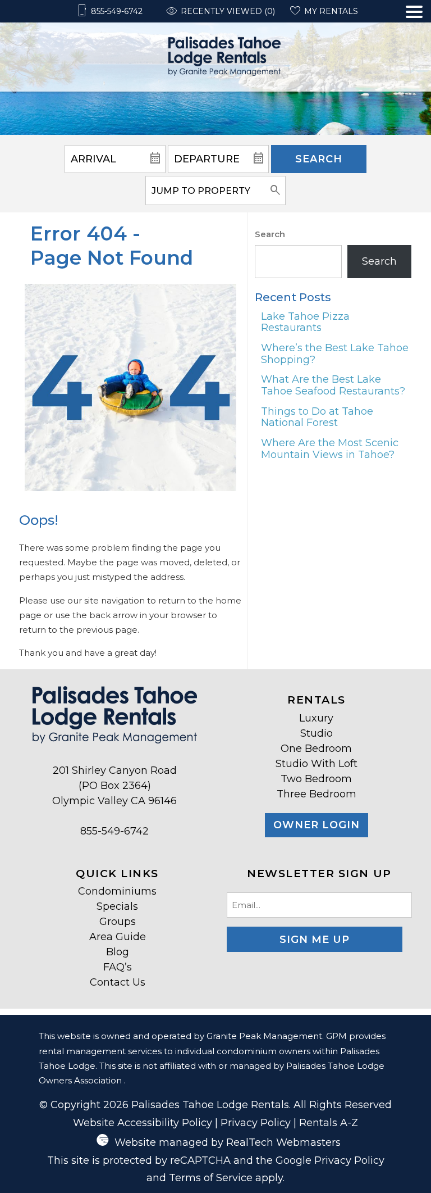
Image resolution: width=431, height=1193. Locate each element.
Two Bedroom (316, 779)
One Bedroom (316, 748)
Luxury (316, 718)
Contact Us (117, 982)
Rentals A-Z (328, 1123)
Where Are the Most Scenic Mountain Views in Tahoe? (329, 449)
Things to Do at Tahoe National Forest (317, 417)
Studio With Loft (316, 763)
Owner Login (316, 825)
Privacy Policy (256, 1123)
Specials (117, 906)
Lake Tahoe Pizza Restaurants (305, 322)
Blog (117, 952)
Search (318, 159)
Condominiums (117, 891)
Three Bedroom (316, 794)
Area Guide (117, 937)
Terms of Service (211, 1178)
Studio (316, 733)
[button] (414, 48)
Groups (117, 921)
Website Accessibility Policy (142, 1123)
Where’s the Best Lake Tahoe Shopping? (335, 354)
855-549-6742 (114, 831)
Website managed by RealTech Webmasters (227, 1142)
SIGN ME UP (314, 939)
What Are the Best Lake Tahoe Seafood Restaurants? (333, 385)
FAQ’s (117, 967)
